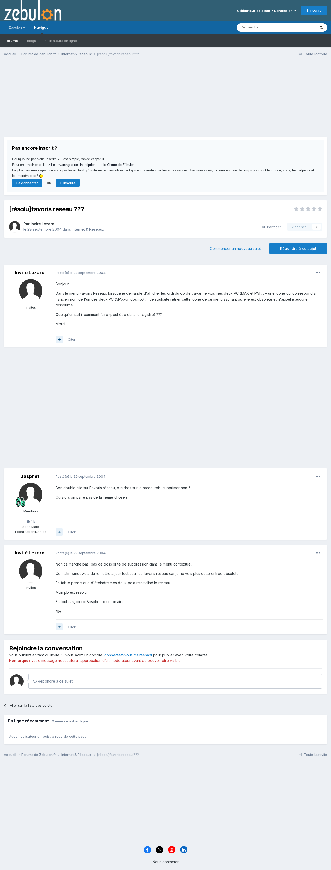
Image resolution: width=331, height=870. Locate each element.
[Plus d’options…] (318, 273)
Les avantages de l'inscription (73, 165)
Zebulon (16, 27)
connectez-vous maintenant (128, 655)
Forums (11, 41)
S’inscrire (314, 10)
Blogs (31, 41)
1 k (32, 521)
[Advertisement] (98, 100)
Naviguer (42, 27)
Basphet (29, 476)
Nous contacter (166, 862)
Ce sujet (302, 27)
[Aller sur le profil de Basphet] (30, 494)
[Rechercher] (321, 27)
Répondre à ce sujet (298, 248)
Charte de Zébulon (120, 165)
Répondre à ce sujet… (56, 681)
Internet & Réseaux (88, 229)
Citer (72, 339)
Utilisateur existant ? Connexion (265, 11)
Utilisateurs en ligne (61, 41)
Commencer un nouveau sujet (235, 248)
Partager (273, 227)
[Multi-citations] (59, 339)
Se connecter (27, 183)
